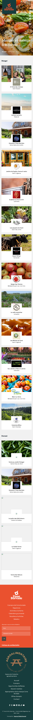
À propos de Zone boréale (17, 605)
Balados (16, 619)
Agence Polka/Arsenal (20, 716)
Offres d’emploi (16, 696)
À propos (16, 683)
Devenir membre (16, 689)
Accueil (4, 51)
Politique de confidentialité (10, 645)
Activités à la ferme (16, 611)
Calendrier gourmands (16, 613)
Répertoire (16, 608)
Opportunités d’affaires (16, 686)
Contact (16, 699)
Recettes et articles (16, 616)
